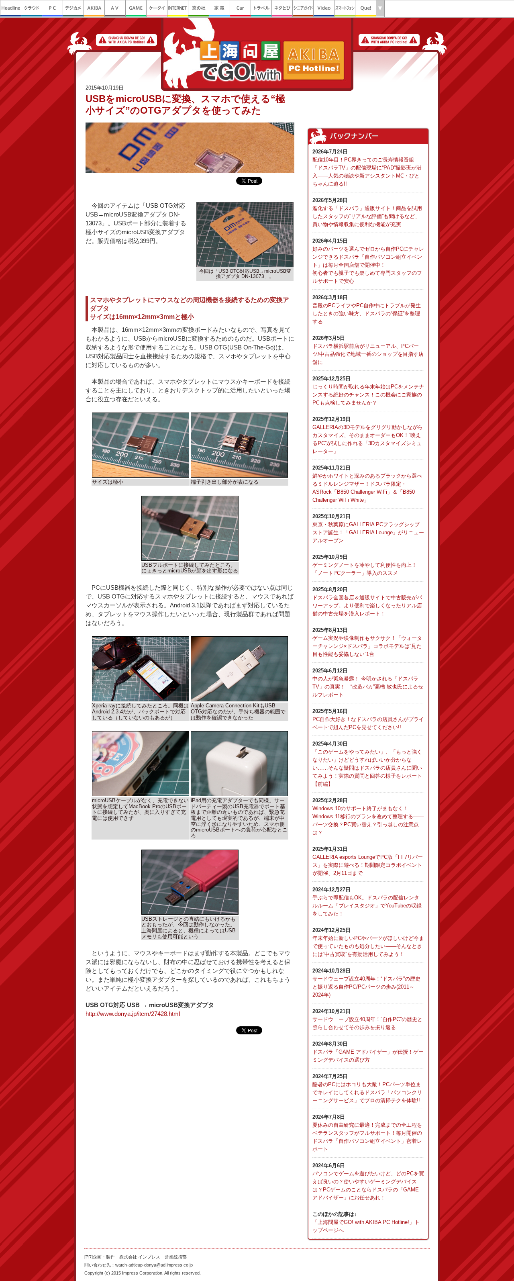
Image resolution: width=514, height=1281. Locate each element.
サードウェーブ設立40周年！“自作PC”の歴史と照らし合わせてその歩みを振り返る (367, 1019)
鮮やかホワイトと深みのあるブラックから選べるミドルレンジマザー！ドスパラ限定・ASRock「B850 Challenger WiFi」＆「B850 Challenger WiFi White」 (367, 484)
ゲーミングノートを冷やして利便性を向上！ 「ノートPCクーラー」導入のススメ (364, 565)
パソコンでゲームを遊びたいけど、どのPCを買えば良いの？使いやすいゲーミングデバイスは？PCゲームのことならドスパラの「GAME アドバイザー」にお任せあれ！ (368, 1182)
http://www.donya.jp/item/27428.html (133, 1014)
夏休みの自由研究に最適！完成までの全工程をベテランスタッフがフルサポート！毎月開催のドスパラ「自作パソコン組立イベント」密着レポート (367, 1133)
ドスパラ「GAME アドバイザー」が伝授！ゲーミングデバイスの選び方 (368, 1052)
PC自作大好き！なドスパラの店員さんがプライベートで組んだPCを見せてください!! (368, 719)
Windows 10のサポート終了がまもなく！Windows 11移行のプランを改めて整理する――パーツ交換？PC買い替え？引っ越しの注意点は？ (368, 816)
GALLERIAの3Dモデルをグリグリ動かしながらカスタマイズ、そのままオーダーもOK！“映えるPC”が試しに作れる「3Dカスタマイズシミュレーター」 (367, 435)
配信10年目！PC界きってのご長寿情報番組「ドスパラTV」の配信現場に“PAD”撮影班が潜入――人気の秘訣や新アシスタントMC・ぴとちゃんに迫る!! (367, 168)
